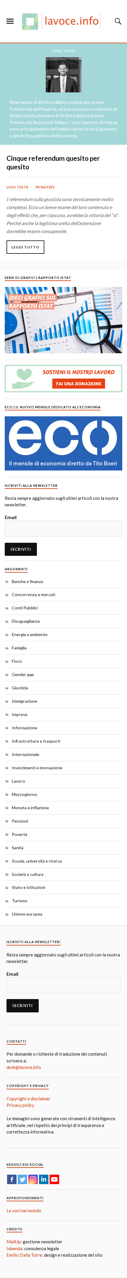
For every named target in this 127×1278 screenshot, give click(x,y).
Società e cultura (27, 874)
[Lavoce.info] (63, 21)
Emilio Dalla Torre (24, 1255)
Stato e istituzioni (28, 887)
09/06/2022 (45, 187)
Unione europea (27, 913)
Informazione (24, 727)
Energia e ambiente (30, 634)
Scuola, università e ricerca (37, 860)
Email (11, 517)
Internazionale (25, 754)
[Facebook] (12, 1179)
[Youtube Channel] (54, 1179)
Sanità (17, 847)
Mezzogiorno (24, 794)
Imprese (19, 714)
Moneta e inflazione (30, 807)
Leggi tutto (25, 247)
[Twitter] (22, 1179)
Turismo (19, 900)
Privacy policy (20, 1105)
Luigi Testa (17, 187)
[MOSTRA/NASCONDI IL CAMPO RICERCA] (117, 21)
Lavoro (18, 781)
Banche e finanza (27, 581)
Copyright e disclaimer (28, 1098)
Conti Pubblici (25, 607)
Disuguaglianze (26, 621)
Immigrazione (24, 701)
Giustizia (20, 687)
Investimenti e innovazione (37, 767)
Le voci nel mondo (23, 1210)
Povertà (19, 834)
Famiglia (19, 647)
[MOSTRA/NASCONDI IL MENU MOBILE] (10, 21)
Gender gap (23, 674)
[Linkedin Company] (43, 1179)
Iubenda (14, 1248)
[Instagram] (33, 1179)
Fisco (17, 661)
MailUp (13, 1241)
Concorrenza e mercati (33, 594)
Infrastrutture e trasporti (36, 741)
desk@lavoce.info (23, 1067)
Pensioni (20, 820)
